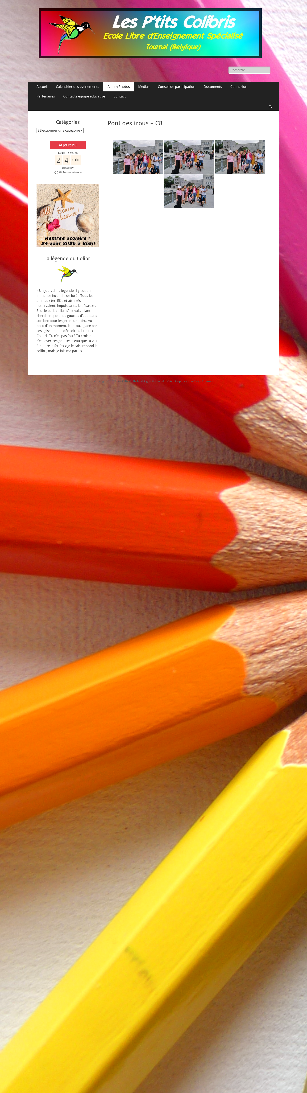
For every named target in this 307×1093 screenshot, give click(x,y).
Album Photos (119, 86)
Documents (213, 86)
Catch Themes (203, 381)
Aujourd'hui (68, 145)
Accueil (42, 86)
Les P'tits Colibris (128, 381)
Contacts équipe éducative (84, 96)
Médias (144, 86)
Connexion (238, 86)
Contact (119, 96)
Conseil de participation (176, 86)
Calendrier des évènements (77, 86)
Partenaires (46, 96)
